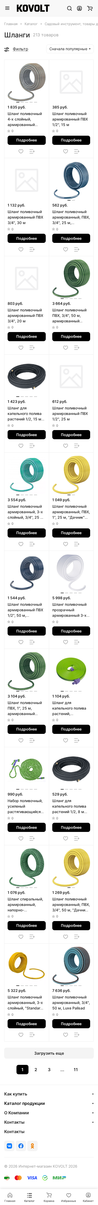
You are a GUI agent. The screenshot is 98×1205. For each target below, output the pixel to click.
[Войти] (79, 8)
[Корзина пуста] (90, 8)
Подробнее (26, 140)
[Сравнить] (32, 151)
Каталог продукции (24, 1103)
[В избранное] (21, 151)
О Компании (16, 1112)
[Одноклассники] (32, 1146)
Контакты (14, 1122)
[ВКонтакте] (9, 1146)
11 (76, 1069)
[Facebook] (21, 1146)
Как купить (15, 1094)
